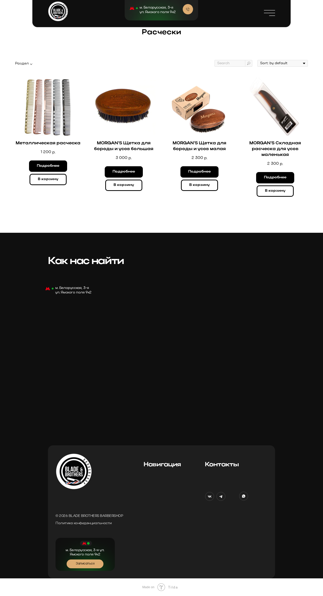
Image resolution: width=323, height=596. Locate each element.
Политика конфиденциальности (84, 523)
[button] (269, 13)
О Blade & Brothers (160, 495)
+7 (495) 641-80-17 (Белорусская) (234, 476)
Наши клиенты (158, 505)
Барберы (152, 486)
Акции (150, 514)
